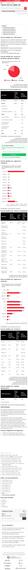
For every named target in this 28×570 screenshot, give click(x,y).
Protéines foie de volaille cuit (9, 29)
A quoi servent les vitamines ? (14, 208)
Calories (9, 3)
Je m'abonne (13, 154)
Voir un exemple (23, 514)
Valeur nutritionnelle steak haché (9, 473)
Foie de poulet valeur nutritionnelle (9, 460)
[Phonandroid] (20, 568)
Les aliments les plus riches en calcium (18, 377)
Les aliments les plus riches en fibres (19, 139)
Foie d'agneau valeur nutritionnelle (9, 469)
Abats (13, 3)
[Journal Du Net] (20, 560)
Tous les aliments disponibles (8, 495)
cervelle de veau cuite (6, 483)
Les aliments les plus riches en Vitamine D (18, 276)
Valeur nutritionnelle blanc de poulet (10, 468)
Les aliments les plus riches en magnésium (18, 378)
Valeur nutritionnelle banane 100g (9, 474)
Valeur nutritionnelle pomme (8, 471)
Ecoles (3, 505)
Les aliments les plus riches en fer (19, 382)
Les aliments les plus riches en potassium (18, 379)
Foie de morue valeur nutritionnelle (9, 461)
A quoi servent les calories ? (15, 48)
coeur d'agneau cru (6, 485)
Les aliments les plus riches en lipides (19, 87)
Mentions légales (6, 554)
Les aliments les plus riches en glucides (18, 85)
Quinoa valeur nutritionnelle (8, 463)
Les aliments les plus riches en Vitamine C (18, 275)
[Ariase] (7, 568)
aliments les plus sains (14, 53)
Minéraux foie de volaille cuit (9, 32)
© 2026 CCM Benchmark (20, 554)
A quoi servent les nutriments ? (14, 136)
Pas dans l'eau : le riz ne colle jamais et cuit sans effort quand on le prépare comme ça (13, 533)
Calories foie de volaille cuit (9, 27)
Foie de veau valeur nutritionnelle (9, 458)
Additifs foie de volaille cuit (9, 34)
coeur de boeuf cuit (6, 490)
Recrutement (21, 552)
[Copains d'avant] (7, 566)
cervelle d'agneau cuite (7, 480)
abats (2, 44)
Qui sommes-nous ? (7, 552)
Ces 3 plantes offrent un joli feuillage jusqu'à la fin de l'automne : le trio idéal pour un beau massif (13, 537)
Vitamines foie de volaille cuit (9, 30)
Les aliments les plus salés (21, 381)
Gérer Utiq (23, 553)
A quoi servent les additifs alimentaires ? (16, 404)
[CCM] (7, 560)
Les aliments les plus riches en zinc (19, 384)
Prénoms (4, 500)
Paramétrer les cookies (16, 553)
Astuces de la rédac (7, 515)
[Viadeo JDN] (20, 566)
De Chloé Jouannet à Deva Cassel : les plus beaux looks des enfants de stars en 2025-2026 (13, 529)
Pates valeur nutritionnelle (8, 466)
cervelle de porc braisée (7, 481)
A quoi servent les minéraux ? (14, 326)
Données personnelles (7, 553)
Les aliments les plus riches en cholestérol (18, 141)
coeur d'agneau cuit (6, 486)
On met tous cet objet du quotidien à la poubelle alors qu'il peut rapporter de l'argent (13, 541)
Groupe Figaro (12, 554)
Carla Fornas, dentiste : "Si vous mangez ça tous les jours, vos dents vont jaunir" (13, 546)
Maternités (4, 501)
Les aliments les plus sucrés (21, 138)
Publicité (17, 552)
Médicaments (5, 506)
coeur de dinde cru (6, 491)
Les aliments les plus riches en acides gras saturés (16, 142)
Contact (13, 552)
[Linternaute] (7, 563)
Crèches (3, 503)
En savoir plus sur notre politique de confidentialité (11, 157)
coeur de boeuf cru (6, 488)
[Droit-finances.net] (20, 563)
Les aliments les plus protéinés (20, 84)
